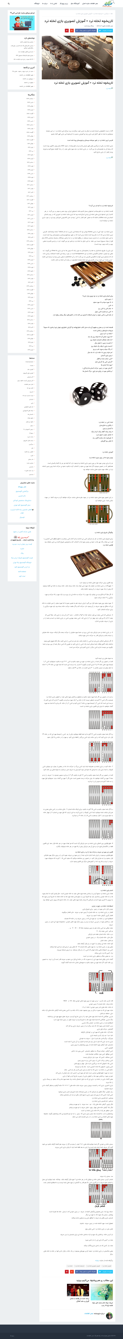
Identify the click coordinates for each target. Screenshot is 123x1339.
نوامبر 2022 (30, 129)
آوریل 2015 (30, 305)
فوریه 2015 (30, 312)
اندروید (31, 392)
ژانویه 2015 (30, 316)
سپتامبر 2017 (30, 196)
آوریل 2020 (30, 159)
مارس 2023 (30, 121)
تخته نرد (70, 1266)
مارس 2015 (30, 309)
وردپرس (31, 474)
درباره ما (44, 3)
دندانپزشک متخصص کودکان (22, 500)
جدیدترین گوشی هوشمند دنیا (25, 52)
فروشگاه (36, 3)
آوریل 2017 (30, 215)
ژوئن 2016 (30, 252)
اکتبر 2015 (30, 282)
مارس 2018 (30, 174)
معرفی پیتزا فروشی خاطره (26, 42)
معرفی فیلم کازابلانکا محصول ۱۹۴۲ (24, 56)
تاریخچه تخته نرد (79, 1266)
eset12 (21, 75)
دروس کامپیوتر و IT (28, 429)
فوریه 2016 (30, 267)
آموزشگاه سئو (75, 3)
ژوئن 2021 (30, 147)
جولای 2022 (30, 136)
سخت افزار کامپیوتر (28, 441)
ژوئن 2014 (30, 342)
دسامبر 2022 (30, 125)
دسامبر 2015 (30, 275)
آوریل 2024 (30, 110)
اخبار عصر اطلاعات (28, 384)
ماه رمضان (30, 459)
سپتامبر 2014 (30, 331)
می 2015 (31, 301)
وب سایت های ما (29, 471)
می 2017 (31, 211)
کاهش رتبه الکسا (29, 452)
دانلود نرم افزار (29, 422)
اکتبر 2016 (30, 237)
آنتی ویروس (30, 377)
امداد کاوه (22, 576)
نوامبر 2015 (30, 279)
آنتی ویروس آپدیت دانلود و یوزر (25, 381)
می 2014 (31, 346)
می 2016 (31, 256)
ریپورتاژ (31, 433)
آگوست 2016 (30, 245)
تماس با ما (53, 3)
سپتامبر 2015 (30, 286)
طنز (32, 448)
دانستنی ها (30, 414)
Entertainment (29, 362)
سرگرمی (106, 14)
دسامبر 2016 (30, 230)
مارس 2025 (30, 102)
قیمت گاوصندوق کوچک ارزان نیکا (22, 558)
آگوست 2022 (30, 132)
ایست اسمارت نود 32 (28, 396)
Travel (31, 366)
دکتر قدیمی (22, 496)
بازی (32, 403)
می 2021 (31, 151)
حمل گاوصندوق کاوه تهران (22, 505)
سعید (31, 71)
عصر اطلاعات (109, 26)
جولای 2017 (30, 204)
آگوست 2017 (30, 200)
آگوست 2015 (30, 290)
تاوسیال (22, 517)
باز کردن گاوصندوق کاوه (22, 567)
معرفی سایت (30, 463)
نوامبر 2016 (30, 234)
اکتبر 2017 (30, 192)
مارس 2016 (30, 264)
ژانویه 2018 (30, 181)
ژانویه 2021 (30, 155)
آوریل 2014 (30, 350)
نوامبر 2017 (30, 189)
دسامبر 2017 (30, 185)
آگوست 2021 (30, 140)
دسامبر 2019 (30, 162)
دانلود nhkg (30, 418)
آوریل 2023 (30, 117)
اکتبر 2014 (30, 327)
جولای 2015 (30, 294)
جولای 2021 (30, 144)
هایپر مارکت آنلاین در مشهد (22, 532)
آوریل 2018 (30, 170)
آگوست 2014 (30, 335)
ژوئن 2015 (30, 297)
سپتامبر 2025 (29, 99)
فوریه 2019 (30, 166)
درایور (31, 426)
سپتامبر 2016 (30, 241)
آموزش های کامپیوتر (28, 373)
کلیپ (32, 456)
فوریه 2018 (30, 177)
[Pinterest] (67, 30)
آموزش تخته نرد (107, 1266)
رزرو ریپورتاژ (64, 3)
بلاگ (22, 553)
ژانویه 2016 (30, 271)
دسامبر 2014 (30, 320)
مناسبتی (31, 467)
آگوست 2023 (30, 114)
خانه (112, 14)
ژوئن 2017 (30, 207)
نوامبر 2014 (30, 324)
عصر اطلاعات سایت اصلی (90, 3)
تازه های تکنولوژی (28, 407)
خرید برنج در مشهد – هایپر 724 (20, 71)
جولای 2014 (30, 339)
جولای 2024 (30, 106)
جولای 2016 (30, 249)
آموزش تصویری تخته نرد (93, 1266)
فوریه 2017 (30, 222)
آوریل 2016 (30, 260)
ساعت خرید (30, 437)
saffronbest (22, 572)
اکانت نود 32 (30, 388)
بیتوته (97, 1260)
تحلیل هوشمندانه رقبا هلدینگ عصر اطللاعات (99, 1336)
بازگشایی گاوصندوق (22, 491)
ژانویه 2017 (30, 226)
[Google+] (72, 30)
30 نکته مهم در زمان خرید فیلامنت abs (23, 59)
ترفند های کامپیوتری (28, 411)
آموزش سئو (30, 369)
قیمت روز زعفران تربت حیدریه (22, 544)
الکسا (22, 549)
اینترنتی (31, 399)
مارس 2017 (30, 219)
